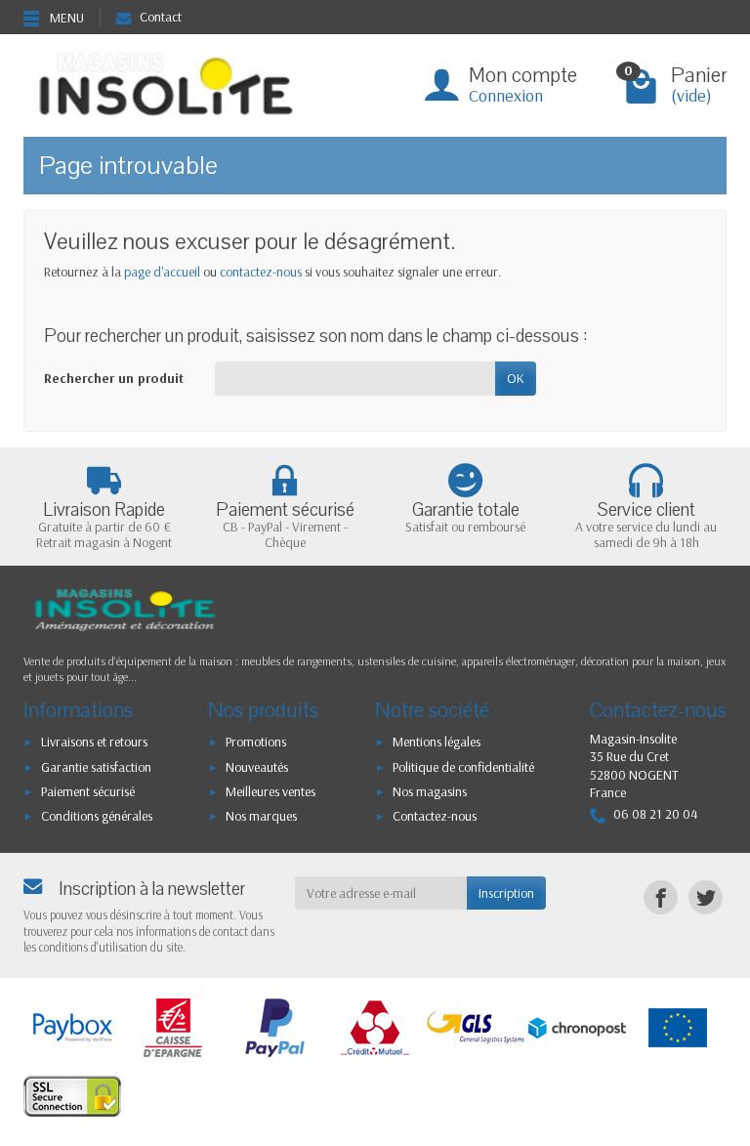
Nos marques (261, 816)
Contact (161, 16)
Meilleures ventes (270, 791)
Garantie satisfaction (96, 767)
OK (515, 378)
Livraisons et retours (94, 741)
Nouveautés (257, 767)
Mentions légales (436, 741)
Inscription (506, 893)
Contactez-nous (435, 816)
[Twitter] (705, 897)
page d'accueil (162, 271)
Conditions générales (96, 816)
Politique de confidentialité (463, 767)
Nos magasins (430, 791)
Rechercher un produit (114, 378)
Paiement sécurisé (88, 791)
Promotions (256, 741)
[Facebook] (661, 897)
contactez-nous (261, 271)
